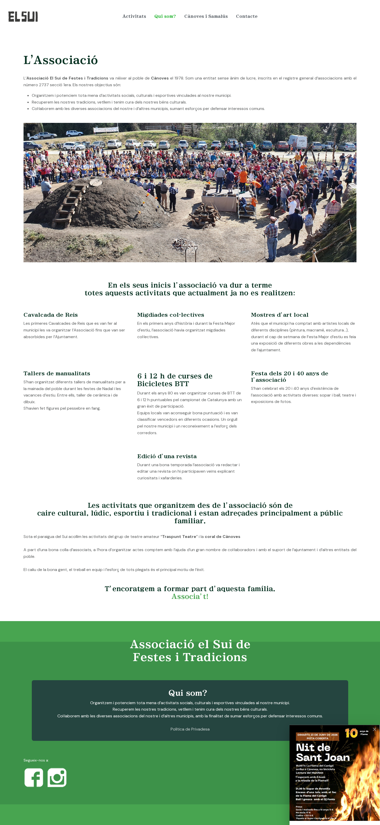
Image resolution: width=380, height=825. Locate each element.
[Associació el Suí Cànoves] (50, 16)
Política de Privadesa (190, 729)
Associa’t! (190, 596)
